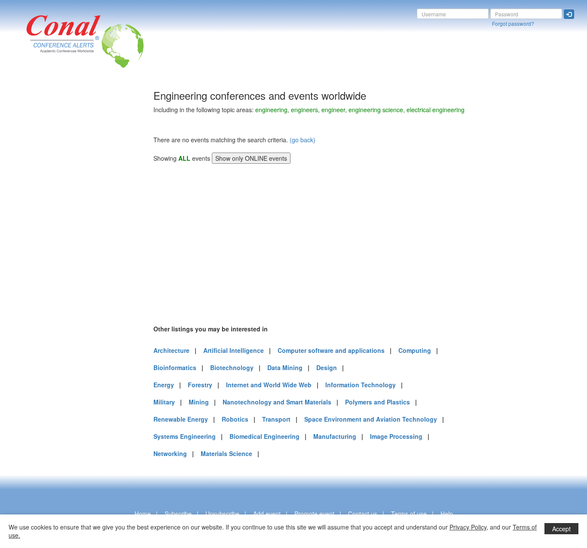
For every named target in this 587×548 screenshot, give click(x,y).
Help (446, 513)
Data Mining (285, 367)
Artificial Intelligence (233, 350)
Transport (276, 419)
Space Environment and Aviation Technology (370, 419)
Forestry (200, 384)
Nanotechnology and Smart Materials (277, 402)
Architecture (171, 350)
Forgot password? (513, 23)
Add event (267, 513)
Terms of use (409, 513)
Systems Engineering (184, 436)
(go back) (302, 139)
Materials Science (226, 453)
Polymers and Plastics (377, 402)
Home (143, 513)
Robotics (235, 419)
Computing (414, 350)
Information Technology (360, 384)
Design (326, 367)
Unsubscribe (222, 513)
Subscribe (178, 513)
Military (164, 402)
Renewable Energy (180, 419)
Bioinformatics (174, 367)
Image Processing (396, 436)
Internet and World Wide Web (269, 384)
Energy (163, 384)
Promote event (314, 513)
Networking (170, 453)
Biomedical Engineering (264, 436)
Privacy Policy (467, 527)
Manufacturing (334, 436)
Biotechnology (232, 367)
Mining (199, 402)
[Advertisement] (40, 219)
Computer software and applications (331, 350)
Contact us (362, 513)
